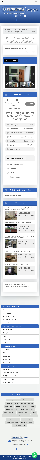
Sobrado (9, 32)
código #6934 (13, 400)
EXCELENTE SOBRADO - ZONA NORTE (18, 223)
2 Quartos (6, 353)
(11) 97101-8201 (21, 16)
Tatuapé (5, 310)
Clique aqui (8, 286)
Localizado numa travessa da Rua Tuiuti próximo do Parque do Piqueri (18, 208)
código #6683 (27, 403)
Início (8, 30)
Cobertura (6, 339)
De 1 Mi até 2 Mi (8, 379)
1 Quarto (6, 349)
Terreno (5, 343)
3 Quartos (6, 356)
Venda (14, 30)
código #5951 (11, 409)
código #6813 (21, 406)
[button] (7, 74)
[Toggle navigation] (36, 2)
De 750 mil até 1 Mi (9, 376)
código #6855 (12, 422)
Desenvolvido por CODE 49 (20, 458)
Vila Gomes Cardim (9, 319)
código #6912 (9, 412)
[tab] (11, 60)
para (27, 400)
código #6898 (23, 416)
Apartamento (7, 330)
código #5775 (8, 416)
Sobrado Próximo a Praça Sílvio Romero (18, 251)
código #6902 (27, 422)
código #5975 (24, 412)
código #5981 (13, 419)
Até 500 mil (6, 369)
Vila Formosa (7, 313)
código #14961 (20, 425)
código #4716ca (27, 409)
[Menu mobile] (2, 2)
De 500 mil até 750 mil (10, 373)
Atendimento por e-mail (22, 441)
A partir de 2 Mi (8, 382)
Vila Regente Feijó (9, 316)
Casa (4, 336)
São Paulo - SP (23, 30)
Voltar (33, 32)
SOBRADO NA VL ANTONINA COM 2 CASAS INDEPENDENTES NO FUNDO (20, 237)
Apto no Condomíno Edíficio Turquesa (18, 264)
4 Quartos (6, 359)
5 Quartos (6, 362)
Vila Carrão (6, 323)
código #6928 (12, 403)
